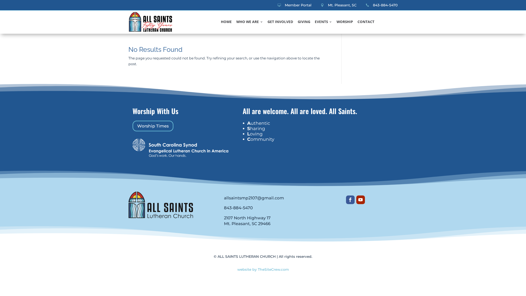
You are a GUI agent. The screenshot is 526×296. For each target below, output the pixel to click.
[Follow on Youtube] (360, 199)
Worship (345, 22)
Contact (366, 22)
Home (226, 22)
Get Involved (280, 22)
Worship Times (153, 126)
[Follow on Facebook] (350, 199)
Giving (304, 22)
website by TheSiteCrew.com (263, 269)
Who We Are (247, 22)
